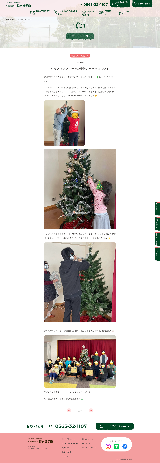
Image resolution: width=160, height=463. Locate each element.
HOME (7, 19)
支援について (66, 452)
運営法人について (87, 439)
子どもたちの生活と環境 (70, 443)
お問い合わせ (86, 443)
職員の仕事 (66, 448)
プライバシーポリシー (89, 448)
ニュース (14, 19)
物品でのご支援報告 (26, 19)
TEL (93, 4)
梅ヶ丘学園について (69, 439)
